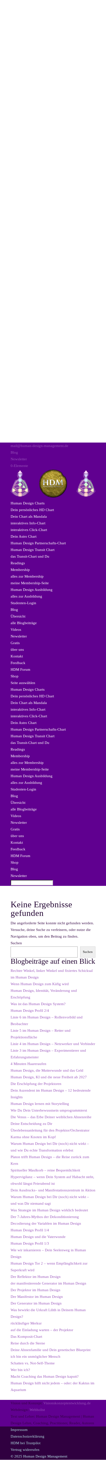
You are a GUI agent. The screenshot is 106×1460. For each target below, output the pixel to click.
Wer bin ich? (20, 1370)
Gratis (15, 643)
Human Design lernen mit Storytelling (40, 1104)
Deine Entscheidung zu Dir (31, 1124)
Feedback (18, 663)
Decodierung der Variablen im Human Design (46, 1223)
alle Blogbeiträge (24, 623)
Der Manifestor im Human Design (37, 1297)
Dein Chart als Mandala (29, 516)
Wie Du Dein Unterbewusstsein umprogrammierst (49, 1110)
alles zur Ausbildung (26, 596)
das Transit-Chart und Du (30, 556)
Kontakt (17, 656)
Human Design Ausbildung (32, 590)
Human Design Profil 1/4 (30, 1230)
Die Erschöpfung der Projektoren (36, 1084)
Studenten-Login (23, 603)
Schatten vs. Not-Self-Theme (33, 1363)
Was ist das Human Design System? (38, 1004)
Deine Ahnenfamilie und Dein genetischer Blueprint (50, 1350)
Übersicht (18, 616)
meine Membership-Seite (30, 583)
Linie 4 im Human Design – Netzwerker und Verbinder (53, 1044)
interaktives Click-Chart (29, 530)
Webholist (37, 1410)
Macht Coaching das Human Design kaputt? (45, 1376)
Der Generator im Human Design (36, 1303)
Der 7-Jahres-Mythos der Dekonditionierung (45, 1217)
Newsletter (19, 459)
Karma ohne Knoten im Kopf (33, 1137)
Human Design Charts (28, 503)
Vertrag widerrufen (25, 1450)
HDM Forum (20, 669)
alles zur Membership (27, 576)
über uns (17, 650)
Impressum (19, 1430)
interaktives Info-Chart (28, 523)
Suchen (16, 943)
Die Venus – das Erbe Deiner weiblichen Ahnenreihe (51, 1117)
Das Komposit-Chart (26, 1337)
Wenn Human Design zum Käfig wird (40, 984)
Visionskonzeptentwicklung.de (67, 1403)
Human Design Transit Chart (32, 550)
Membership (20, 570)
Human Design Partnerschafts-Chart (38, 543)
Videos (16, 630)
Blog (14, 452)
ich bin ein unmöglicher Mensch (35, 1356)
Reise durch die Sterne (28, 1343)
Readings (18, 563)
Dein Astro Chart (23, 536)
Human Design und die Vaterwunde (38, 1237)
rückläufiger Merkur (26, 1323)
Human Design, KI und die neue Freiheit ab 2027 (49, 1077)
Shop (14, 676)
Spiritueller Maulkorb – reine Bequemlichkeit (45, 1170)
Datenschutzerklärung (27, 1436)
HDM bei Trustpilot (25, 1443)
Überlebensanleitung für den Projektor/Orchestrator (50, 1130)
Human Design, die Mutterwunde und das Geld (47, 1070)
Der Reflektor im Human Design (36, 1277)
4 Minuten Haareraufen (28, 1064)
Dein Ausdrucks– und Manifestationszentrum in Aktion (53, 1190)
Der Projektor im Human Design (35, 1290)
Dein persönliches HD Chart (32, 510)
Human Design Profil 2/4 (30, 1011)
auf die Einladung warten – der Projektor (42, 1330)
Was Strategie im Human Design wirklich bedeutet (49, 1210)
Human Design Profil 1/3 (30, 1243)
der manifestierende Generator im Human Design (48, 1283)
